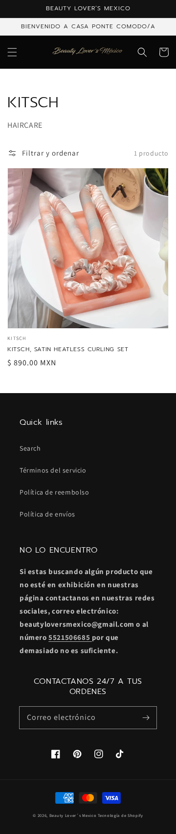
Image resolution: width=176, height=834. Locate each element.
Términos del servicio (53, 470)
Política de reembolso (54, 492)
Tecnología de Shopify (120, 815)
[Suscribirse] (145, 717)
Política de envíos (47, 514)
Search (30, 448)
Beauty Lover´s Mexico (73, 815)
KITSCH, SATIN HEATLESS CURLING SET (67, 349)
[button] (12, 52)
